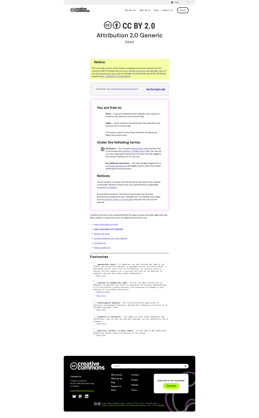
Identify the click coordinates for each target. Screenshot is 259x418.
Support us (116, 386)
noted (122, 403)
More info (101, 276)
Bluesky (74, 396)
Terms (134, 390)
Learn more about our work (106, 224)
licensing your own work (109, 73)
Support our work (101, 233)
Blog (156, 10)
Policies (134, 385)
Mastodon (80, 396)
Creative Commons (80, 9)
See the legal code (155, 89)
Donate (183, 10)
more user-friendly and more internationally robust (141, 71)
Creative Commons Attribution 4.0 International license (123, 405)
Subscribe (171, 386)
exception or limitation (107, 187)
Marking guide (103, 292)
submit (185, 366)
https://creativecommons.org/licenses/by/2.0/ (122, 89)
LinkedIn (86, 396)
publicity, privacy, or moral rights (118, 199)
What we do (116, 378)
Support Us (168, 10)
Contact (135, 375)
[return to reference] (95, 264)
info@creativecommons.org (82, 391)
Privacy (134, 380)
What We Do (145, 10)
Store (113, 390)
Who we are (116, 375)
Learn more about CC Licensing (108, 229)
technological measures (116, 166)
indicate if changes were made (136, 151)
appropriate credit (139, 148)
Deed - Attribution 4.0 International (115, 76)
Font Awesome (159, 405)
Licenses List (100, 243)
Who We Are (130, 10)
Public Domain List (102, 247)
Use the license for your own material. (110, 238)
